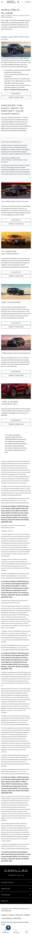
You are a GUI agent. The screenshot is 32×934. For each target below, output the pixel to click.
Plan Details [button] (16, 220)
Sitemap (11, 915)
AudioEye (27, 915)
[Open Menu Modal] (2, 2)
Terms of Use (19, 915)
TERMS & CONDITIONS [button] (16, 97)
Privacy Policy (17, 918)
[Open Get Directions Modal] (22, 2)
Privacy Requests (7, 918)
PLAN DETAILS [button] (16, 93)
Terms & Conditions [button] (16, 224)
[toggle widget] (8, 927)
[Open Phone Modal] (18, 2)
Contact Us (4, 915)
